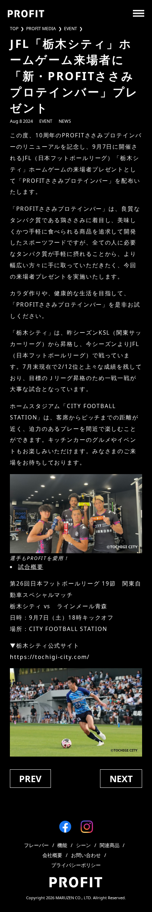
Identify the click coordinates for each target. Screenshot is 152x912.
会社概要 (52, 855)
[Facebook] (65, 826)
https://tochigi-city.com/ (50, 657)
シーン (83, 845)
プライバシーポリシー (76, 865)
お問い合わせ (86, 855)
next (121, 779)
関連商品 (109, 845)
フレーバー (36, 845)
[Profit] (26, 13)
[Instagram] (87, 826)
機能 (62, 845)
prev (30, 779)
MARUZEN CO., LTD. (73, 897)
